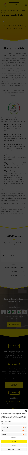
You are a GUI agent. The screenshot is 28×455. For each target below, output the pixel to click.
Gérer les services (13, 437)
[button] (26, 411)
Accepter (14, 441)
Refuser (14, 445)
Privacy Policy (16, 453)
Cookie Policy (11, 453)
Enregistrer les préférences (14, 449)
